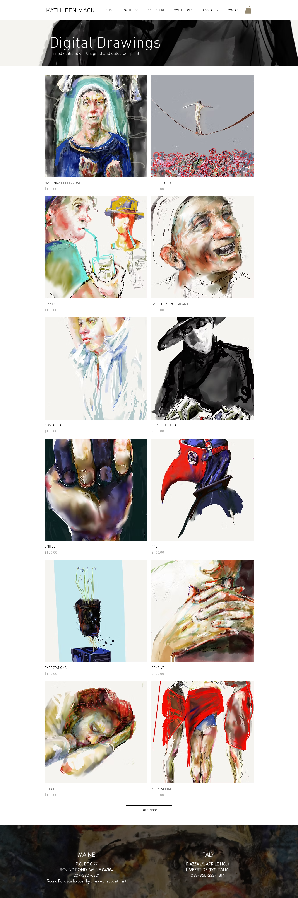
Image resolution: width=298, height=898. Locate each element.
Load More (149, 810)
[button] (108, 10)
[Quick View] (96, 126)
